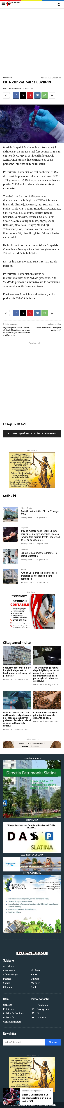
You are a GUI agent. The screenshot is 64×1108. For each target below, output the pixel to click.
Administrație (26, 508)
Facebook (42, 1005)
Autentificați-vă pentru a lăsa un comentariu (32, 433)
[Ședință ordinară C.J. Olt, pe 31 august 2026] (10, 514)
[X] (23, 95)
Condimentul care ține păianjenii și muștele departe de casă (45, 715)
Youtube (41, 1017)
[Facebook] (16, 95)
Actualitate (7, 78)
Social (23, 570)
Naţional (24, 528)
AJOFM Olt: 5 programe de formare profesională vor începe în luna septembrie (39, 575)
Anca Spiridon (15, 88)
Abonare (53, 1042)
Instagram (43, 1009)
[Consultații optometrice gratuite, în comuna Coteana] (10, 556)
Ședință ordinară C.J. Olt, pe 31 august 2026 (40, 513)
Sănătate (24, 550)
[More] (52, 95)
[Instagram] (33, 1009)
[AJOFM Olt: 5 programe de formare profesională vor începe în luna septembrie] (10, 576)
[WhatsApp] (44, 95)
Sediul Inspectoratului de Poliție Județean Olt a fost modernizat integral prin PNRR (17, 671)
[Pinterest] (30, 95)
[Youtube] (33, 1018)
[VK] (37, 95)
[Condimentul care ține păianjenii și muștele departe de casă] (47, 700)
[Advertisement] (32, 42)
